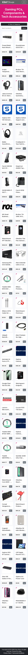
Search (24, 28)
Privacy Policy (7, 653)
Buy (11, 52)
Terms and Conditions (18, 653)
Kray (20, 651)
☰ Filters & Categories (14, 24)
